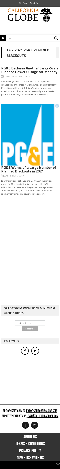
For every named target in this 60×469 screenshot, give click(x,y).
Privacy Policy (30, 451)
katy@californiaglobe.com (41, 411)
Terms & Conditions (30, 444)
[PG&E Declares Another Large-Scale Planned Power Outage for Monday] (30, 64)
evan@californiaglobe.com (43, 416)
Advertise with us (30, 457)
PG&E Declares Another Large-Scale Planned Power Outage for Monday (29, 70)
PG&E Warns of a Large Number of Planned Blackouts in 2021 (28, 169)
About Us (30, 437)
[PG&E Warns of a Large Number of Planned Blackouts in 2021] (30, 135)
